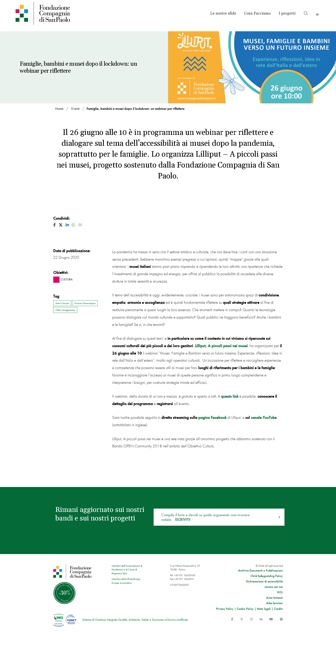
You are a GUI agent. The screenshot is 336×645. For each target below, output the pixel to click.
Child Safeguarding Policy (266, 576)
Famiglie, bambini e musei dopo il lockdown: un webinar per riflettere (136, 108)
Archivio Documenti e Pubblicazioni (260, 571)
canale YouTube (264, 417)
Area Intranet (274, 598)
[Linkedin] (261, 619)
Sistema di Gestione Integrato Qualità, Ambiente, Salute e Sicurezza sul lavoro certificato (135, 620)
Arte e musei (62, 303)
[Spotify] (281, 619)
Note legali (264, 609)
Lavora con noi (274, 587)
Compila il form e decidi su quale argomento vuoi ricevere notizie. (205, 517)
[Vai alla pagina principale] (52, 13)
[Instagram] (251, 619)
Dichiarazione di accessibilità (264, 581)
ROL (280, 592)
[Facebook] (232, 619)
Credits (278, 609)
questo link (229, 396)
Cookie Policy (245, 609)
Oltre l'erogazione (65, 310)
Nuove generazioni (85, 303)
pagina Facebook (213, 417)
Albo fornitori (274, 603)
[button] (287, 13)
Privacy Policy (225, 609)
